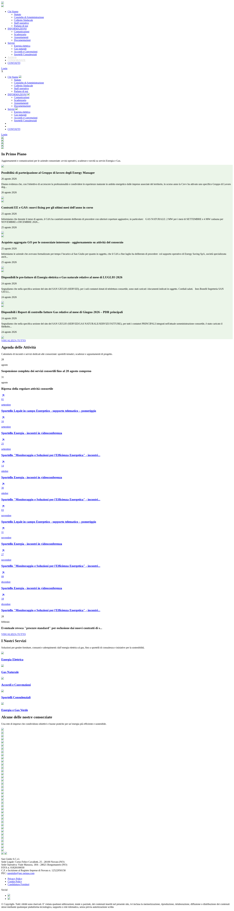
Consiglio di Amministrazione (29, 17)
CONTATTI (14, 63)
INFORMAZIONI (17, 28)
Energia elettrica (22, 46)
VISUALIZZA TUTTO (13, 340)
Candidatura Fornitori (18, 884)
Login (4, 68)
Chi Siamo (13, 11)
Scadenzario (20, 34)
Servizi (11, 43)
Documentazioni (22, 40)
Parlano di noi (21, 25)
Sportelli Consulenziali (25, 54)
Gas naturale (20, 48)
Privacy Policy (15, 878)
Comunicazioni (21, 31)
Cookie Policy (15, 881)
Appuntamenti (21, 37)
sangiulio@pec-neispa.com (20, 873)
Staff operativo (21, 23)
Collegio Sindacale (23, 20)
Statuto (17, 14)
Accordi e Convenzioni (25, 51)
